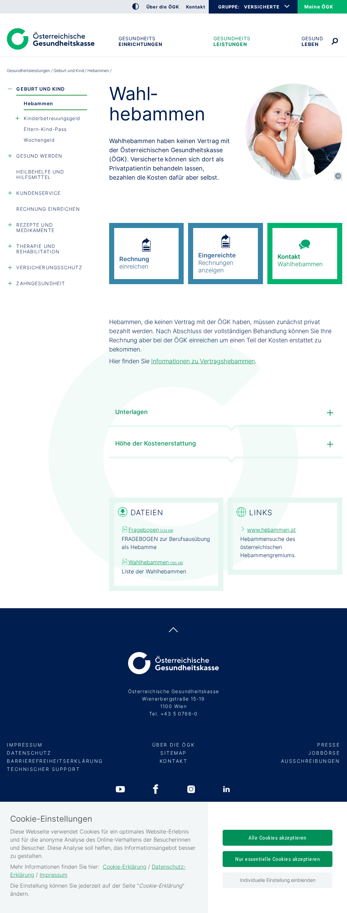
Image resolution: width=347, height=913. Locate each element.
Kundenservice (38, 193)
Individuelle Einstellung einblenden (277, 880)
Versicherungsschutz (49, 267)
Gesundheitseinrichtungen (140, 41)
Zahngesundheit (40, 283)
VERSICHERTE (262, 6)
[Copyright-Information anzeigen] (338, 176)
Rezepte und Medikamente (35, 227)
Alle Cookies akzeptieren (277, 838)
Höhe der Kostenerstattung (155, 443)
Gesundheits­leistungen (231, 41)
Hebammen (38, 103)
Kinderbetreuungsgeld (52, 118)
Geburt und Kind (69, 70)
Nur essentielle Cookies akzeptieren (277, 859)
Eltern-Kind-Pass (45, 129)
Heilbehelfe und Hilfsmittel (40, 174)
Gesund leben (312, 41)
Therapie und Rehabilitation (38, 248)
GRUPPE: (229, 6)
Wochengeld (39, 140)
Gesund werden (39, 156)
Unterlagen (131, 411)
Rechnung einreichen (48, 209)
